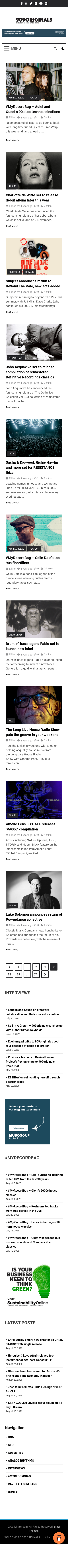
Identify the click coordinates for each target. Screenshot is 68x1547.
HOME (12, 1437)
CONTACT (14, 1492)
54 (9, 974)
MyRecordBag (16, 97)
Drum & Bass (15, 635)
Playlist (34, 97)
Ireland (29, 272)
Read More (11, 140)
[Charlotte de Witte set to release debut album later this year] (34, 171)
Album (12, 186)
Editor (12, 117)
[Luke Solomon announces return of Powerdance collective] (34, 890)
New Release (16, 358)
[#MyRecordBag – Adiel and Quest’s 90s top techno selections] (34, 82)
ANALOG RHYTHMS (21, 1460)
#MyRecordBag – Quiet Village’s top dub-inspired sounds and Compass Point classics (33, 1242)
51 (36, 967)
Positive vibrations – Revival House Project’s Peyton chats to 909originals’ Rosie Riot (30, 1062)
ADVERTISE (15, 1453)
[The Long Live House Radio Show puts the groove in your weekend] (34, 705)
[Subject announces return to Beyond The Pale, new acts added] (34, 256)
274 (36, 974)
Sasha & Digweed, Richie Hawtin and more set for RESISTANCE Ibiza (32, 467)
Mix (11, 720)
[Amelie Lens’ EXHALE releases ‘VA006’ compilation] (34, 800)
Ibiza (11, 453)
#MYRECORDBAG (19, 1476)
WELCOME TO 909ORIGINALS (22, 1537)
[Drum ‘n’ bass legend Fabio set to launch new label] (34, 619)
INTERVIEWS (16, 1468)
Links (47, 1537)
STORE (12, 1445)
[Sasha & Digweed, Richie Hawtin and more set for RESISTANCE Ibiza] (34, 438)
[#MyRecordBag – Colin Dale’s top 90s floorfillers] (34, 533)
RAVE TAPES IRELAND (22, 1484)
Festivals (14, 272)
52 (45, 967)
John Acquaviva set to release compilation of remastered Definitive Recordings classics (30, 372)
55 (18, 974)
